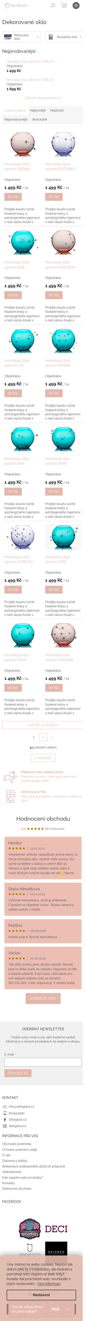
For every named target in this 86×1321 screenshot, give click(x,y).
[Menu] (76, 5)
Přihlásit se (18, 1073)
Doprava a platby (14, 1160)
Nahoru (45, 758)
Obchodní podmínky (17, 1144)
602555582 (16, 1113)
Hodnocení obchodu (43, 818)
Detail (13, 197)
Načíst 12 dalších (43, 725)
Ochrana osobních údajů (19, 1149)
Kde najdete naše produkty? (22, 1177)
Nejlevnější (38, 110)
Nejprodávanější (16, 119)
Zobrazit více (43, 998)
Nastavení (41, 1295)
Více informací (49, 1284)
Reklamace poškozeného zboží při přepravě (33, 1166)
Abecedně (39, 119)
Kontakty (8, 1183)
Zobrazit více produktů (41, 98)
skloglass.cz (17, 1126)
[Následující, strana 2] (43, 737)
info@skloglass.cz (21, 1106)
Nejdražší (57, 110)
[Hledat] (53, 5)
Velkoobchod (11, 1172)
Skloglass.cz (18, 1119)
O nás (6, 1155)
